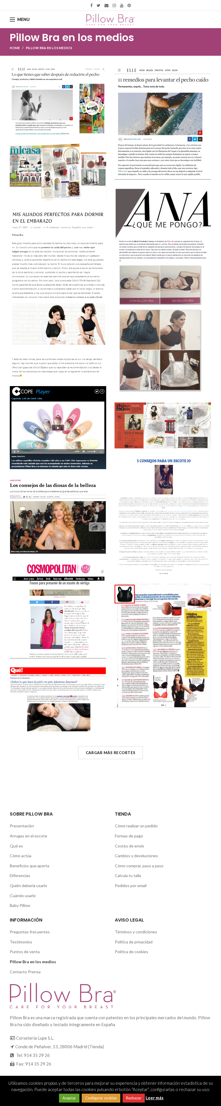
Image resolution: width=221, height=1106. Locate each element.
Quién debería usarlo (28, 885)
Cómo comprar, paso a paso (139, 865)
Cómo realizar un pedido (136, 825)
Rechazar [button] (133, 1098)
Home (15, 48)
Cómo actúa (20, 855)
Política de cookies (131, 951)
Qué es (16, 845)
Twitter (98, 5)
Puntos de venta (25, 951)
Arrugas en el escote (28, 835)
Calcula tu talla (128, 875)
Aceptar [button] (69, 1098)
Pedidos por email (130, 885)
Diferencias (20, 875)
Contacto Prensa (25, 971)
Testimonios (21, 941)
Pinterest (129, 5)
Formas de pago (129, 835)
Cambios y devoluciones (136, 855)
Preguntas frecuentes (30, 931)
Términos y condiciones (136, 931)
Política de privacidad (134, 941)
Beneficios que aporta (29, 865)
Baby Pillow (20, 905)
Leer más (154, 1097)
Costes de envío (129, 845)
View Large (102, 71)
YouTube (121, 5)
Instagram (114, 5)
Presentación (22, 825)
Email (106, 5)
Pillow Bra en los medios (33, 961)
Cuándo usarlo (23, 895)
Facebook (91, 5)
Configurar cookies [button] (101, 1098)
